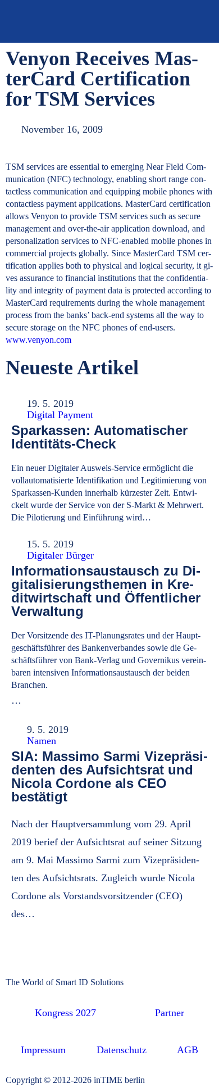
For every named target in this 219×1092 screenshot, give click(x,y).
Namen (41, 740)
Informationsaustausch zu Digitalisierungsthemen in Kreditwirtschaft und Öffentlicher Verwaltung (105, 591)
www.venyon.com (38, 340)
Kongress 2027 (65, 1012)
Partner (169, 1012)
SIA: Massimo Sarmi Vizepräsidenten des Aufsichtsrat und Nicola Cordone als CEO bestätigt (109, 776)
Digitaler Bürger (60, 555)
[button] (195, 22)
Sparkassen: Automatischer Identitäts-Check (99, 437)
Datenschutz (122, 1049)
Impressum (43, 1049)
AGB (187, 1049)
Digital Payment (60, 414)
